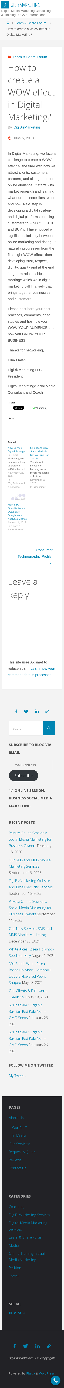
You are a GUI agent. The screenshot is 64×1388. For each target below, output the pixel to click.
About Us (16, 1117)
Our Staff (19, 1127)
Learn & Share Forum (30, 23)
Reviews (15, 1160)
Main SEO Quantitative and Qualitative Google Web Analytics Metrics (17, 511)
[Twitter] (26, 711)
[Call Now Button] (55, 1380)
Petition (15, 1267)
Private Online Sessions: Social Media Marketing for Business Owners (30, 839)
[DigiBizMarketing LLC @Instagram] (47, 711)
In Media (19, 1135)
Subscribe (23, 775)
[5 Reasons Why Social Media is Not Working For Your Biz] (41, 467)
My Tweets (17, 1075)
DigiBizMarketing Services (29, 1214)
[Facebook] (16, 711)
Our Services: (19, 1143)
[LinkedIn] (36, 711)
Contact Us (17, 1168)
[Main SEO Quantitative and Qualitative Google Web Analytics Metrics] (17, 497)
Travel (14, 1276)
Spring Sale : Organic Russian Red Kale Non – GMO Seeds (27, 1011)
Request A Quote (22, 1151)
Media (14, 1245)
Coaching (16, 1206)
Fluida (30, 1373)
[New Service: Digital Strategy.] (19, 467)
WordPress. (47, 1373)
